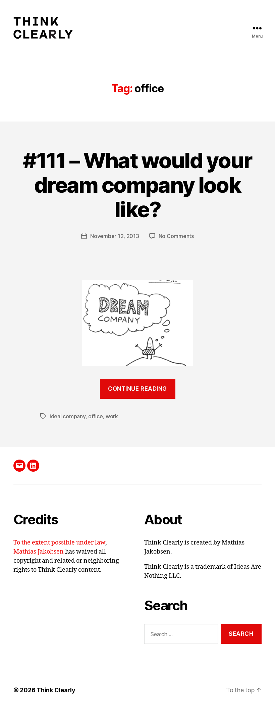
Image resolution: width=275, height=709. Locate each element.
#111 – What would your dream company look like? (137, 184)
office (95, 416)
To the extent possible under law (59, 543)
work (112, 416)
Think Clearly (56, 690)
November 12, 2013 (114, 236)
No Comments (176, 236)
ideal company (68, 416)
